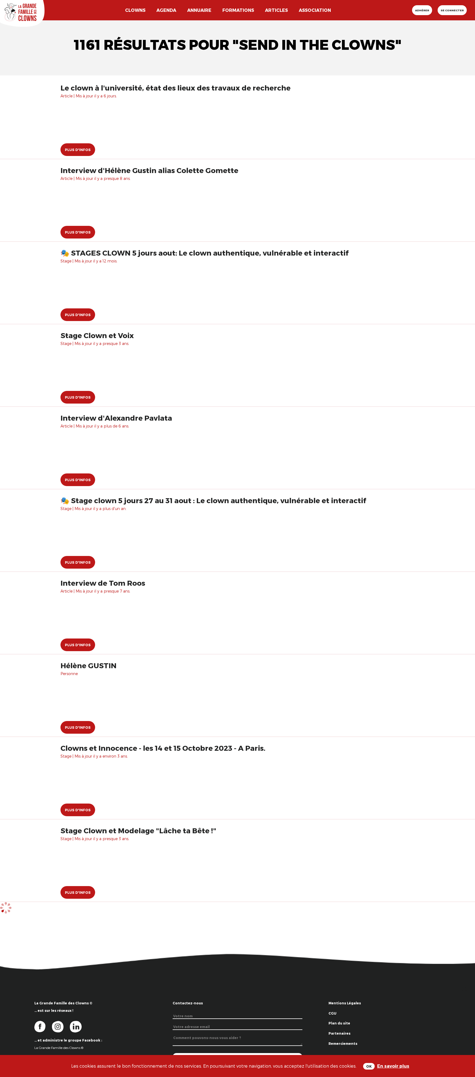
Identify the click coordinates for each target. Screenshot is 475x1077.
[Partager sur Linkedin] (465, 1049)
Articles (276, 10)
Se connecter (452, 10)
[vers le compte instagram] (61, 1026)
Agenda (166, 10)
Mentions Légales (344, 1003)
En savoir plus (393, 1065)
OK (369, 1066)
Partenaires (339, 1033)
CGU (332, 1013)
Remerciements (342, 1043)
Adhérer (422, 10)
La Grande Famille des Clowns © (58, 1047)
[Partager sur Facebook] (465, 1032)
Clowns (135, 10)
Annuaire (199, 10)
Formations (238, 10)
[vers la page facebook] (43, 1026)
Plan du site (339, 1023)
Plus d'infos (78, 150)
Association (315, 10)
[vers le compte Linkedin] (78, 1026)
